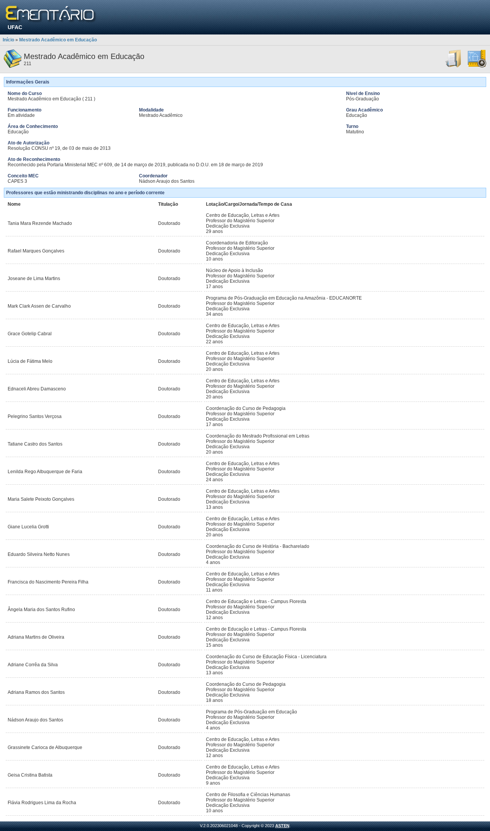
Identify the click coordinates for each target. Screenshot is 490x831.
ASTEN (282, 825)
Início (8, 40)
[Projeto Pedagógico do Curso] (477, 66)
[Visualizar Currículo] (453, 66)
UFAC (15, 27)
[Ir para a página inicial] (51, 14)
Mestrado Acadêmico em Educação (58, 40)
